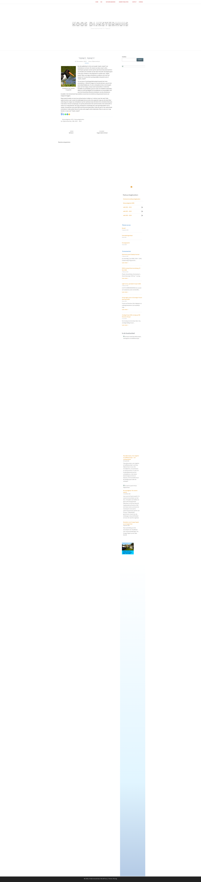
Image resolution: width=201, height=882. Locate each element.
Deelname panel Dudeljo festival (130, 254)
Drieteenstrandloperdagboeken (131, 199)
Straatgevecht (126, 243)
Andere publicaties (123, 2)
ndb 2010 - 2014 (76, 121)
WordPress (104, 878)
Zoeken (124, 56)
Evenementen (126, 251)
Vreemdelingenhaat (127, 235)
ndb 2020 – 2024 (127, 215)
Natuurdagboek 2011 (68, 119)
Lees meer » (125, 262)
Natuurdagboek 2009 (128, 203)
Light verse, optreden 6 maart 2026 (131, 284)
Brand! (123, 228)
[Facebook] (61, 114)
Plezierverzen (126, 225)
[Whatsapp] (65, 114)
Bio (101, 2)
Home (96, 2)
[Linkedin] (67, 114)
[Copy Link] (69, 114)
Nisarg (115, 878)
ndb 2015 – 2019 (127, 211)
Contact (134, 2)
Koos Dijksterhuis (94, 61)
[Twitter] (63, 114)
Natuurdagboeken (110, 2)
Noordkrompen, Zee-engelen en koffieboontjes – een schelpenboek (131, 457)
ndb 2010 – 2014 (127, 207)
